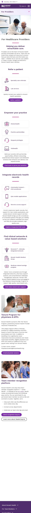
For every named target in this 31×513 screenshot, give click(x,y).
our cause (21, 391)
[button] (29, 12)
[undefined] (15, 80)
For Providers (7, 12)
